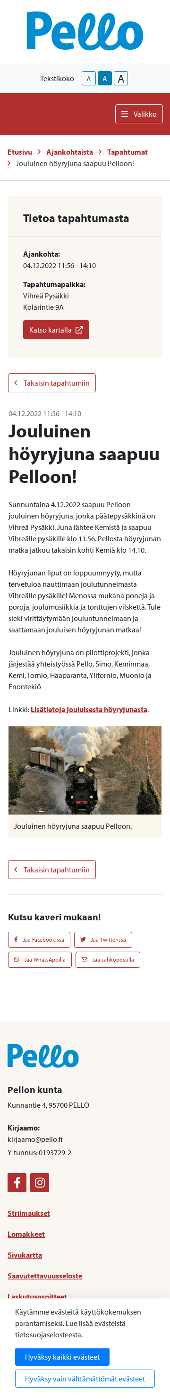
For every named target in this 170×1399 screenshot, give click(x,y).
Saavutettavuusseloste (45, 1275)
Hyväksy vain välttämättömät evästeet (85, 1378)
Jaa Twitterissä (108, 939)
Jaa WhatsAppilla (44, 959)
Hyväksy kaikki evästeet (62, 1357)
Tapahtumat (127, 152)
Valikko (145, 114)
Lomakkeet (26, 1234)
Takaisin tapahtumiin (56, 383)
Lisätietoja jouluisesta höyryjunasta (89, 709)
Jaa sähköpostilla (112, 959)
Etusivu (20, 152)
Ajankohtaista (69, 152)
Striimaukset (29, 1213)
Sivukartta (25, 1255)
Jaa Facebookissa (43, 939)
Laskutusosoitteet (37, 1296)
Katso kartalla (50, 329)
